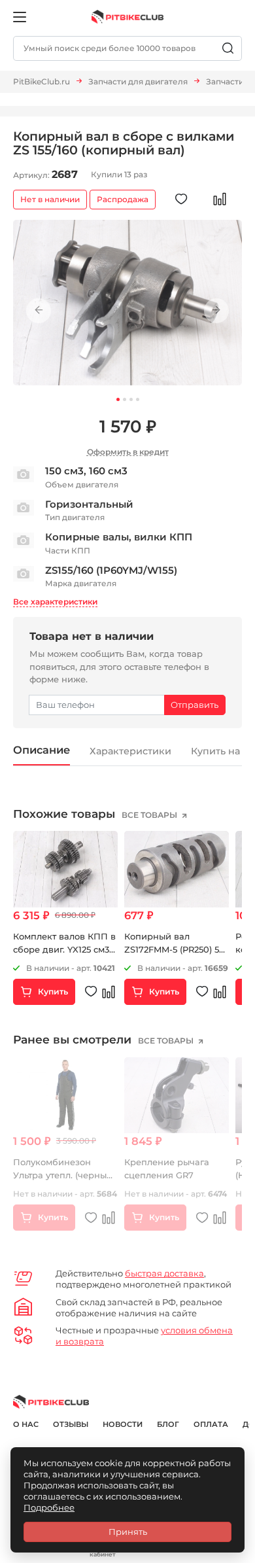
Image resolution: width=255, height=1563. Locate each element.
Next (216, 310)
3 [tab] (131, 399)
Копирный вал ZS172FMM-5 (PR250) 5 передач (171, 949)
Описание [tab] (41, 749)
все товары (150, 815)
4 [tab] (137, 399)
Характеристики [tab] (130, 751)
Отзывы (70, 1424)
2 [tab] (124, 399)
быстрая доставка (164, 1273)
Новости (123, 1424)
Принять (128, 1531)
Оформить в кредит (128, 452)
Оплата (211, 1424)
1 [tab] (118, 399)
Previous (38, 310)
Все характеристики (55, 601)
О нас (26, 1424)
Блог (168, 1424)
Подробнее (49, 1507)
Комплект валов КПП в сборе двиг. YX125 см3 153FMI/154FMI (64, 949)
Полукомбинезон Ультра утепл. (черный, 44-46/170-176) (63, 1175)
